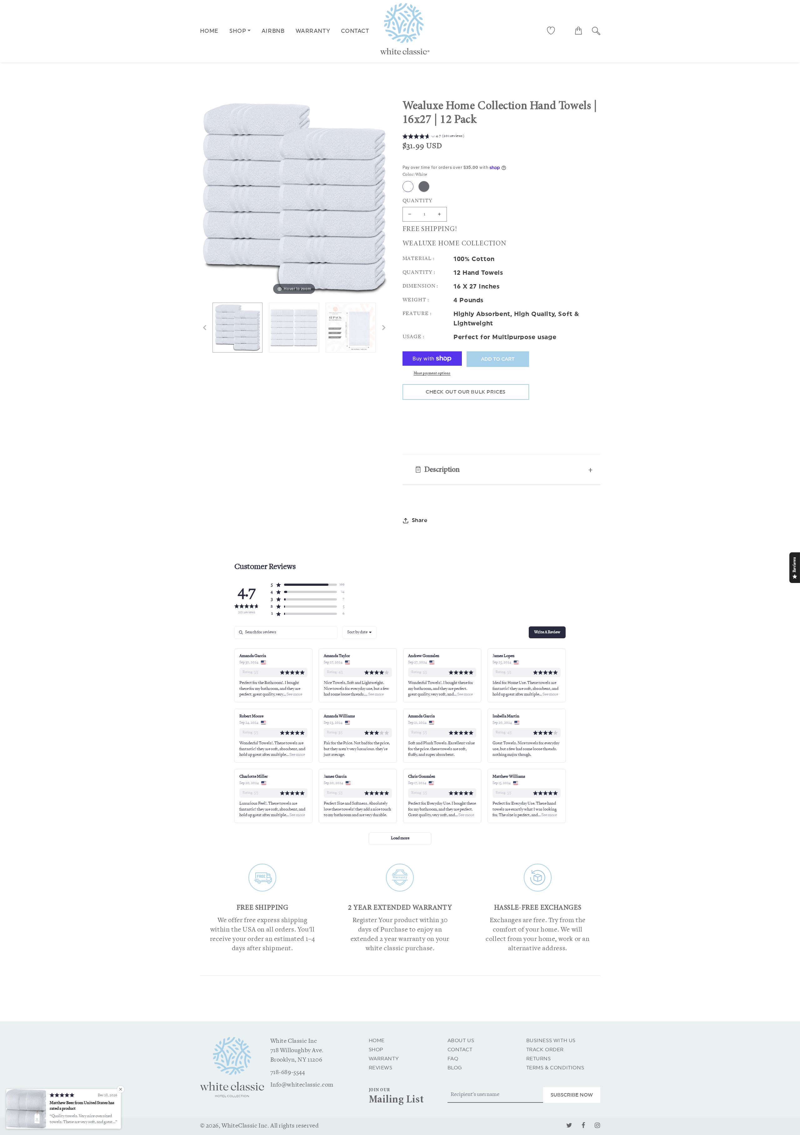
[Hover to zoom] (294, 198)
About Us (461, 1040)
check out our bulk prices (466, 391)
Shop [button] (237, 31)
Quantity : (418, 272)
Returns (538, 1058)
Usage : (413, 336)
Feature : (417, 313)
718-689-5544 (287, 1073)
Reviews (380, 1067)
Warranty (384, 1058)
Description (442, 470)
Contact (460, 1049)
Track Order (545, 1049)
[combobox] (359, 632)
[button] (578, 31)
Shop (376, 1049)
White (407, 186)
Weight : (415, 300)
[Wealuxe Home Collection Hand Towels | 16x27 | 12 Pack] (237, 327)
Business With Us (551, 1040)
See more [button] (294, 694)
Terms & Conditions (555, 1067)
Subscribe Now (572, 1094)
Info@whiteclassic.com (302, 1085)
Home (209, 31)
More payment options (432, 373)
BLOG (455, 1067)
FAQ (453, 1058)
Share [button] (420, 520)
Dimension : (420, 286)
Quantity (417, 200)
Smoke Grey (423, 186)
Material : (418, 258)
